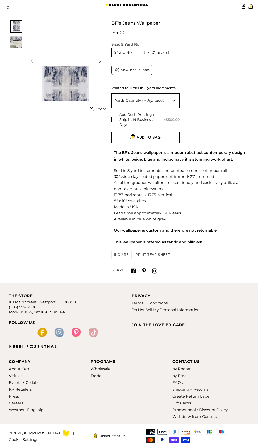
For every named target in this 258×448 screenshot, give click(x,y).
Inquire (121, 255)
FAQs (177, 382)
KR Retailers (20, 389)
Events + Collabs (24, 382)
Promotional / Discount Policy (200, 409)
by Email (180, 375)
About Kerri (19, 368)
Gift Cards (181, 403)
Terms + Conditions (150, 303)
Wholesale (100, 368)
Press (14, 396)
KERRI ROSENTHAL (126, 6)
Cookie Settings (23, 439)
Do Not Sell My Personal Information (166, 309)
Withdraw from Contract (195, 416)
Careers (16, 403)
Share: (118, 270)
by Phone (181, 368)
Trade (96, 375)
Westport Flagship (26, 409)
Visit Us (15, 375)
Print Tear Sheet (153, 255)
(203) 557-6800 (23, 307)
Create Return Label (191, 396)
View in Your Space (135, 70)
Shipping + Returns (190, 389)
